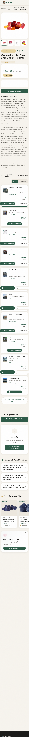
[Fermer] (26, 533)
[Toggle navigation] (24, 2)
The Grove (12, 250)
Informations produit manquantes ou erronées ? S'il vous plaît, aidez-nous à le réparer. (14, 165)
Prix (16, 181)
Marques (3, 8)
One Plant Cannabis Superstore (15, 271)
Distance (23, 181)
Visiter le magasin (9, 203)
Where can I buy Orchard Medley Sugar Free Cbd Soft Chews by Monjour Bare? (13, 477)
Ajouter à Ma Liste (15, 91)
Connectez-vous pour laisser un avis (14, 419)
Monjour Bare (10, 8)
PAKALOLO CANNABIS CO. (16, 314)
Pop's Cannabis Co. (14, 337)
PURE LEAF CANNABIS (15, 187)
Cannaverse (12, 210)
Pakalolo (11, 230)
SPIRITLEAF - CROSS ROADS (17, 357)
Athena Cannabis (14, 378)
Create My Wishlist (14, 548)
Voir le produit (23, 203)
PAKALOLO (12, 294)
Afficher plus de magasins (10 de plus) (15, 401)
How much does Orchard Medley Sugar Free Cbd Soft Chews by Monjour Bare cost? (13, 467)
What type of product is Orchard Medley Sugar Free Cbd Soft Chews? (14, 486)
